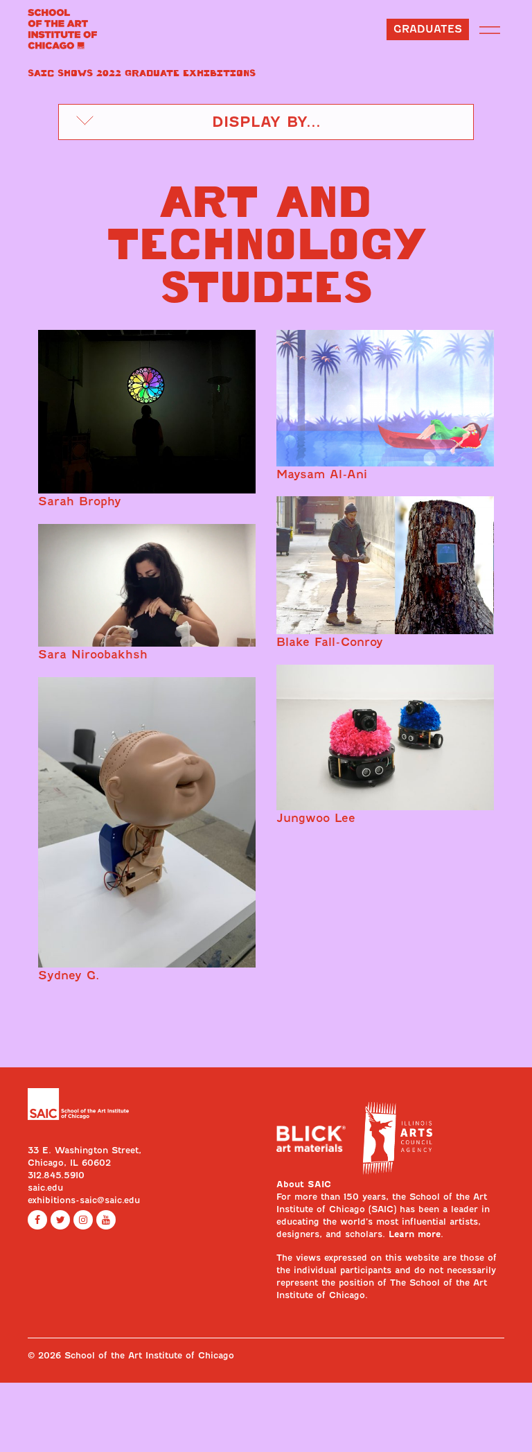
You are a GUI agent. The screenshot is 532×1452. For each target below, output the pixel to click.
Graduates (427, 29)
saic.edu (45, 1187)
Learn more (415, 1234)
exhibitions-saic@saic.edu (84, 1200)
